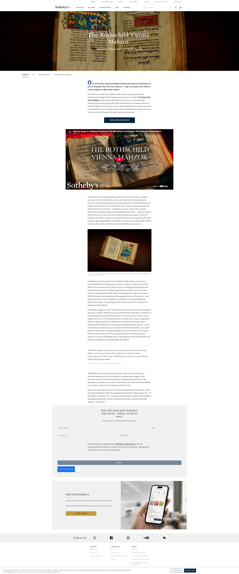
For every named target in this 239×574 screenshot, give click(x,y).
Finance (127, 7)
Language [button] (176, 1)
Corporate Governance (119, 556)
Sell (117, 7)
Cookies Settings (176, 570)
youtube (146, 538)
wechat (164, 538)
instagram (128, 537)
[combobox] (157, 7)
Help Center (94, 549)
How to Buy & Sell (161, 1)
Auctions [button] (80, 7)
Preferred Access (107, 1)
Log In (93, 1)
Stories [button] (146, 1)
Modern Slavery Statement (141, 559)
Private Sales (105, 7)
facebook (111, 537)
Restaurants (133, 1)
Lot (33, 74)
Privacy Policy (115, 552)
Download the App (96, 556)
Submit (119, 462)
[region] (119, 570)
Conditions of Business (63, 74)
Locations (93, 552)
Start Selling (81, 513)
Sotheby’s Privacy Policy (125, 444)
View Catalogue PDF (119, 120)
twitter (94, 537)
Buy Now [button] (91, 7)
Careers (113, 559)
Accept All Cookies (190, 570)
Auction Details (45, 74)
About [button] (121, 1)
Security (134, 549)
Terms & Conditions (138, 552)
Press (113, 549)
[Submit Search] (170, 7)
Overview (25, 74)
